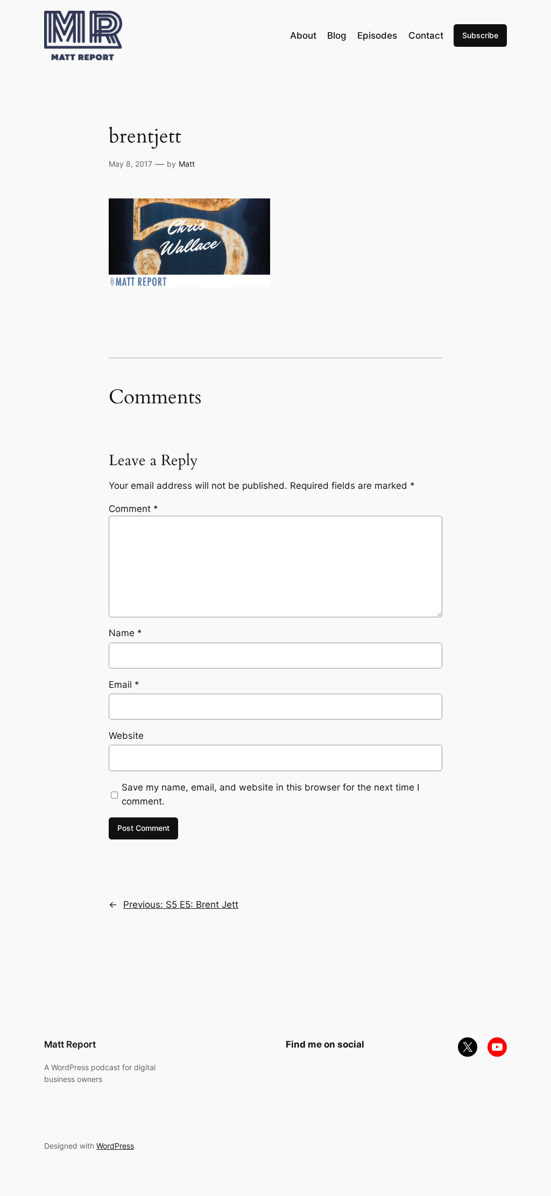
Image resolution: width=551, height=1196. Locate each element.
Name (125, 633)
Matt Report (70, 1044)
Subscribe (480, 35)
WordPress (115, 1145)
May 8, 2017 (130, 163)
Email (124, 684)
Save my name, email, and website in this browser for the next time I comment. (270, 794)
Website (126, 735)
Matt (187, 163)
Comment (133, 508)
